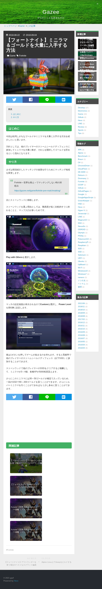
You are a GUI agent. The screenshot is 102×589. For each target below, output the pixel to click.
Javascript (82, 213)
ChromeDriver (84, 166)
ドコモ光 (81, 280)
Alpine (80, 153)
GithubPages (83, 191)
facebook (30, 99)
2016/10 (81, 329)
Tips (79, 133)
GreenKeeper (83, 201)
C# (79, 162)
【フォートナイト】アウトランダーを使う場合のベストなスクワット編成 (26, 463)
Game (13, 56)
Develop (81, 108)
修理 (80, 287)
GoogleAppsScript (85, 197)
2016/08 (81, 335)
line (47, 99)
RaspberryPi (83, 242)
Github (81, 117)
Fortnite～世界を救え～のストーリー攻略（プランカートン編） (26, 508)
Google (81, 194)
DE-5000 (81, 172)
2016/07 (81, 338)
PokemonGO (83, 239)
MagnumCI (82, 220)
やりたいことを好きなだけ (51, 18)
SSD (80, 252)
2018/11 (81, 306)
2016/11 (81, 326)
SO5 (80, 248)
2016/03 (81, 348)
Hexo (80, 120)
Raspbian (82, 245)
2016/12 (81, 322)
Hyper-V (81, 210)
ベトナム (81, 284)
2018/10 (81, 310)
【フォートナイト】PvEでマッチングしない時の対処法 (26, 485)
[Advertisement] (39, 420)
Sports (80, 130)
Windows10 (83, 271)
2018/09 (81, 313)
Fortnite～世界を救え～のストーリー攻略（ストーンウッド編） (26, 530)
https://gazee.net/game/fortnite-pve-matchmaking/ (37, 190)
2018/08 (81, 316)
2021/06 (81, 303)
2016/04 (81, 345)
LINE (80, 123)
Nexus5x (81, 226)
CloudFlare (82, 169)
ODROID (81, 229)
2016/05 (81, 341)
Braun (80, 159)
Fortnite (22, 56)
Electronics (82, 111)
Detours (81, 175)
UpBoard (81, 264)
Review (81, 127)
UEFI (80, 258)
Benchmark (83, 156)
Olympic (81, 233)
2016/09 (81, 332)
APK (80, 150)
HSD (80, 204)
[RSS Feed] (97, 3)
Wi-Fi (80, 268)
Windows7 (82, 274)
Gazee (50, 12)
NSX (80, 223)
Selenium (82, 255)
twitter (14, 99)
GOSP (80, 185)
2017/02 (81, 319)
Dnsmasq (82, 178)
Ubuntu (81, 261)
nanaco (81, 277)
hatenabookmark (63, 99)
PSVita (81, 236)
